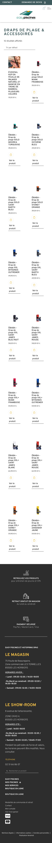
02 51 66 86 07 (12, 764)
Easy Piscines (12, 779)
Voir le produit (35, 99)
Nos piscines (11, 782)
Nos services (11, 785)
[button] (34, 2)
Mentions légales (8, 833)
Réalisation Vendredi (26, 836)
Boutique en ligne (14, 789)
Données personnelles (41, 833)
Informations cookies (23, 833)
